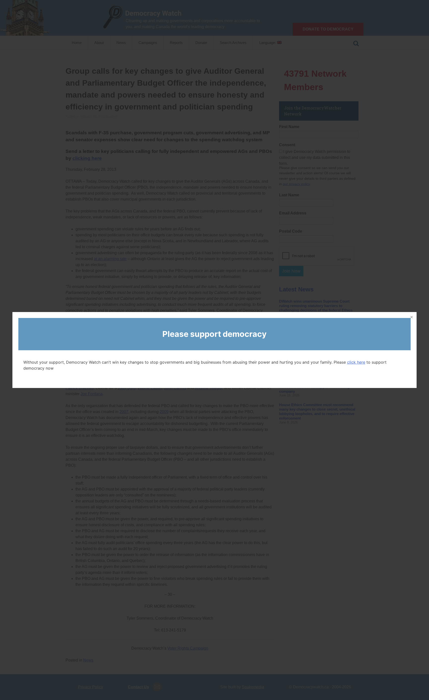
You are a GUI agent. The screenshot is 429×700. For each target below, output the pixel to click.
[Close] (411, 317)
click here (356, 362)
